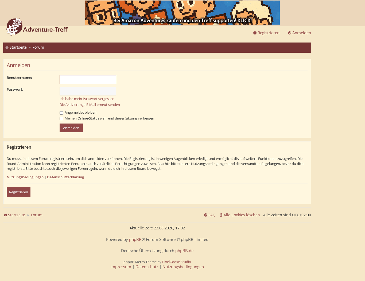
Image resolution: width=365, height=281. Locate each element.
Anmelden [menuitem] (301, 32)
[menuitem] (239, 215)
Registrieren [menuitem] (268, 32)
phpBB (135, 239)
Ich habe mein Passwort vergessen (87, 98)
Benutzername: (19, 77)
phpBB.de (184, 250)
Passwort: (15, 89)
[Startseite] (37, 27)
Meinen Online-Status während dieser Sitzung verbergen (109, 118)
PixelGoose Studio (176, 261)
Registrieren (18, 192)
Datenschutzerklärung (65, 177)
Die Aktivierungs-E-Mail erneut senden (90, 104)
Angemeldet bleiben (80, 112)
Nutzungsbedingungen (25, 177)
